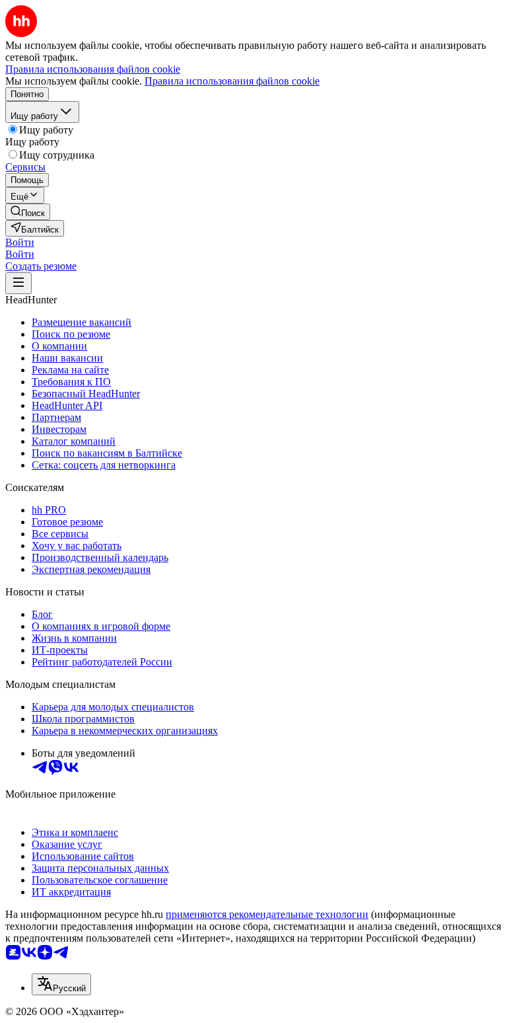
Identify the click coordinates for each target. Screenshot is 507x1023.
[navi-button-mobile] (18, 283)
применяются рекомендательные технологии (267, 914)
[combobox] (61, 984)
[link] (27, 212)
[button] (19, 242)
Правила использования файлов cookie (232, 81)
